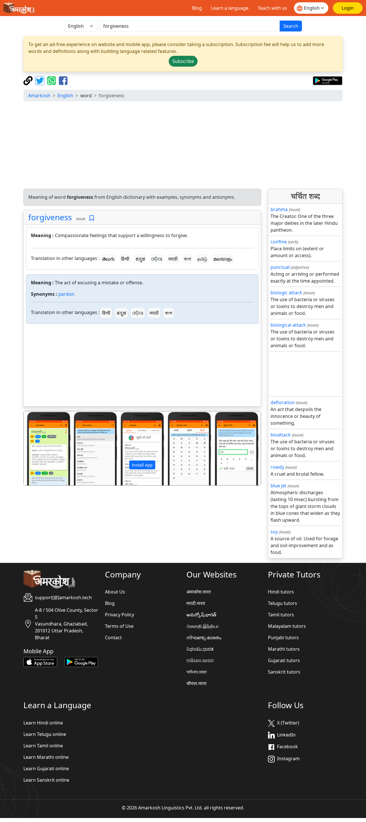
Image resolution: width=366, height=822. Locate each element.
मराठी (173, 259)
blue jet (278, 486)
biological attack (288, 325)
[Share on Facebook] (63, 80)
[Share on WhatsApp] (52, 80)
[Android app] (81, 661)
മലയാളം (222, 259)
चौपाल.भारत (196, 683)
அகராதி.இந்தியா (202, 626)
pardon (66, 294)
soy (274, 532)
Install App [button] (142, 465)
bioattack (280, 435)
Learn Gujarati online (46, 768)
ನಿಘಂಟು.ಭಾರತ (200, 649)
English (65, 95)
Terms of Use (119, 626)
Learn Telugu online (44, 734)
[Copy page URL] (28, 80)
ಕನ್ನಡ (140, 259)
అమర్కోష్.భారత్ (201, 614)
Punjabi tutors (283, 637)
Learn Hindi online (43, 723)
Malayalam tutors (287, 626)
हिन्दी (125, 259)
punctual (280, 267)
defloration (282, 402)
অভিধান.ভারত (196, 672)
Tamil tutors (281, 614)
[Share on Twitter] (40, 80)
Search (290, 26)
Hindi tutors (281, 592)
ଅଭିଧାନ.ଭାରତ (200, 660)
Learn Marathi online (46, 757)
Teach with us (272, 8)
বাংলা (187, 259)
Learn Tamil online (43, 745)
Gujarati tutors (284, 660)
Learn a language (229, 8)
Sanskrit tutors (284, 672)
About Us (115, 592)
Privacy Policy (119, 614)
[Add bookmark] (91, 218)
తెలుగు (108, 259)
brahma (279, 209)
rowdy (277, 467)
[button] (41, 448)
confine (278, 242)
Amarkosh (39, 95)
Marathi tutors (284, 649)
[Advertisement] (183, 146)
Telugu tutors (282, 603)
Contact (113, 637)
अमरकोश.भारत (198, 592)
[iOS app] (40, 661)
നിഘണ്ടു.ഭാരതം (203, 637)
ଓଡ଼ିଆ (156, 259)
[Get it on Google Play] (328, 80)
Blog (197, 8)
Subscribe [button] (183, 61)
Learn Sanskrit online (46, 780)
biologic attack (286, 292)
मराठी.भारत (195, 603)
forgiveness (50, 217)
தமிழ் (202, 259)
